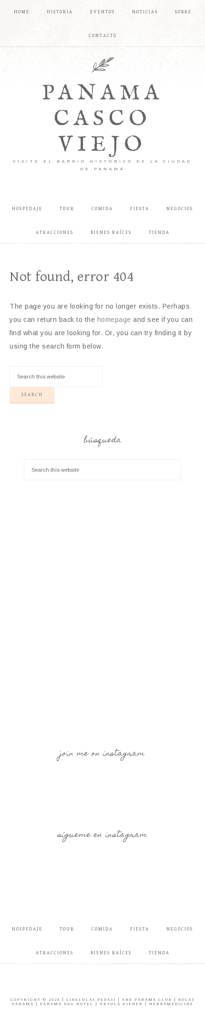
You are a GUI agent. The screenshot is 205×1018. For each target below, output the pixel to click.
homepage (114, 319)
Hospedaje (27, 929)
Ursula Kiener (121, 1004)
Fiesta (139, 929)
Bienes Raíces (111, 953)
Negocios (179, 929)
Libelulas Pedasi (91, 999)
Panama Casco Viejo (103, 119)
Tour (67, 929)
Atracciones (54, 953)
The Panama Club (147, 999)
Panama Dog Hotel (66, 1004)
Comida (102, 929)
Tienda (159, 953)
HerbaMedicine (171, 1004)
